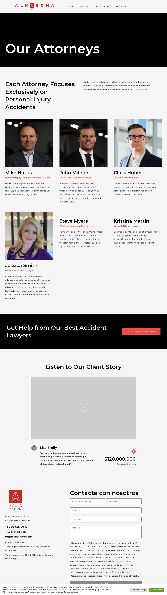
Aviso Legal (11, 546)
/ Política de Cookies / (28, 546)
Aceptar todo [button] (156, 590)
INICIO (71, 6)
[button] (141, 331)
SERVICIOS (100, 6)
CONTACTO (120, 6)
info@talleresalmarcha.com (18, 537)
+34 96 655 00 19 (16, 526)
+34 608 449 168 (16, 532)
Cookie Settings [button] (139, 590)
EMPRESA (85, 6)
